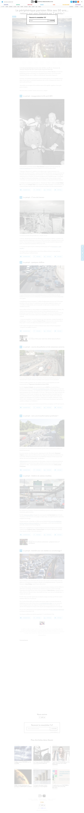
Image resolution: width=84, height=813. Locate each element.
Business (10, 6)
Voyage (39, 6)
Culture (14, 6)
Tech (36, 6)
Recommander (66, 4)
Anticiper (6, 4)
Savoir (42, 4)
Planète (22, 6)
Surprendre (78, 4)
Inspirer (18, 4)
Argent (7, 6)
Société (33, 6)
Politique (26, 6)
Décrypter (30, 4)
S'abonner (52, 20)
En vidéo (76, 6)
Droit (18, 6)
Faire (54, 4)
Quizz (82, 6)
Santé (30, 6)
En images (71, 6)
